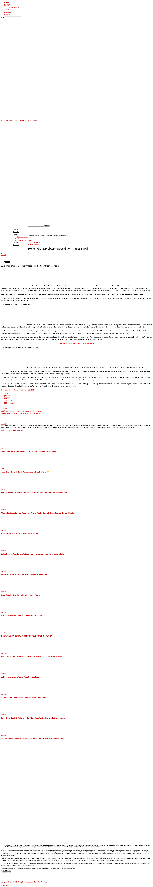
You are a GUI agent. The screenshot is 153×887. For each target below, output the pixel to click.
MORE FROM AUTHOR (19, 431)
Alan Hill (3, 255)
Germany (7, 397)
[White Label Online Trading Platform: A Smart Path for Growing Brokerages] (10, 446)
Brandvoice (4, 885)
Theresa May (8, 400)
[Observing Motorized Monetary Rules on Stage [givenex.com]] (10, 692)
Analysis (6, 2)
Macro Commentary (34, 242)
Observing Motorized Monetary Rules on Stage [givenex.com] (23, 697)
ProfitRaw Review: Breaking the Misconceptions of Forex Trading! (25, 574)
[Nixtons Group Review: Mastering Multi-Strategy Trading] (10, 610)
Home (30, 235)
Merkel (6, 398)
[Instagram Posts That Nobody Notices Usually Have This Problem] (5, 878)
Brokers (6, 5)
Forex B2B (7, 12)
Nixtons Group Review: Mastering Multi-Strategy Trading (22, 615)
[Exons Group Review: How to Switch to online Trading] (10, 590)
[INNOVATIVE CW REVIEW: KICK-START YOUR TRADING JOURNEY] (10, 631)
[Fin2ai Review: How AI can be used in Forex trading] (10, 528)
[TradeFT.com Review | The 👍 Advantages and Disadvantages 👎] (10, 467)
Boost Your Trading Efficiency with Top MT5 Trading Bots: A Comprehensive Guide (31, 656)
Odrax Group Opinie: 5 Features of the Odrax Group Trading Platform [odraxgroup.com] (33, 718)
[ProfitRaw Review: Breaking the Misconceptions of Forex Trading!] (10, 569)
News (30, 240)
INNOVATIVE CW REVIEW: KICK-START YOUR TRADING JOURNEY (26, 636)
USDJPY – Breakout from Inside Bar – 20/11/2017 (25, 411)
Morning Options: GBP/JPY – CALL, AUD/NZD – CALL (24, 413)
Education (7, 14)
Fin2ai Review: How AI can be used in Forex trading (19, 533)
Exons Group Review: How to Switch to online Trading (20, 595)
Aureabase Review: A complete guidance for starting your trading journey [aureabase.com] (34, 492)
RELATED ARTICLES (7, 431)
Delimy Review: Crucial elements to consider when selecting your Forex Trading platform (33, 554)
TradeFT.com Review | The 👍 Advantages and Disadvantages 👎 (25, 472)
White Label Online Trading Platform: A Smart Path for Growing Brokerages (28, 451)
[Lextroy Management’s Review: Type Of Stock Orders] (10, 672)
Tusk (5, 402)
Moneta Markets (13, 11)
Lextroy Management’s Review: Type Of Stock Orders (20, 677)
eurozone (7, 395)
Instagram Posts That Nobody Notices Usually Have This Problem (24, 882)
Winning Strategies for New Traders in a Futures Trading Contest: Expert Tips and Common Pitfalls (37, 513)
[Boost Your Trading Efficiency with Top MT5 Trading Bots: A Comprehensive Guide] (10, 651)
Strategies (7, 4)
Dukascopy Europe (13, 7)
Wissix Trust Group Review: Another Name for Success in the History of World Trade (32, 738)
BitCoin (3, 489)
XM (9, 9)
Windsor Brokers (33, 244)
